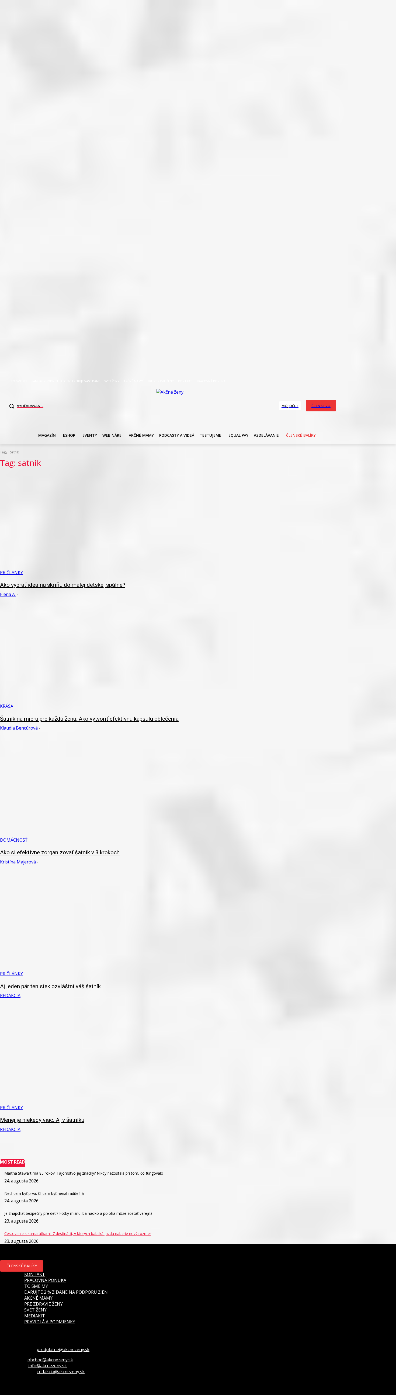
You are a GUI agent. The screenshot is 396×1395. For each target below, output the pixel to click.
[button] (24, 406)
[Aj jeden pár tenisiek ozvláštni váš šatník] (102, 926)
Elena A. (8, 594)
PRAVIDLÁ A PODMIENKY (49, 1322)
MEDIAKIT (34, 1316)
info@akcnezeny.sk (47, 1366)
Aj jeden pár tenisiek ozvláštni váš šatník (50, 986)
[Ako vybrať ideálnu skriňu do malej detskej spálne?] (102, 524)
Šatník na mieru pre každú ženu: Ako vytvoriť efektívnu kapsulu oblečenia (89, 719)
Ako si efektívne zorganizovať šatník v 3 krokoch (60, 852)
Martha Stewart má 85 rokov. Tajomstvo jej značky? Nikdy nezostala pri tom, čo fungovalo (83, 1173)
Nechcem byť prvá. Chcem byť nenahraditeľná (44, 1193)
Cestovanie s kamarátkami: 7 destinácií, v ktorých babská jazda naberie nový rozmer (77, 1233)
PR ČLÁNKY (11, 572)
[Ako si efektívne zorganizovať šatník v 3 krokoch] (102, 792)
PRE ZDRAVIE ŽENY (43, 1304)
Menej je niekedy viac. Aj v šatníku (42, 1120)
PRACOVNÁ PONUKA (45, 1280)
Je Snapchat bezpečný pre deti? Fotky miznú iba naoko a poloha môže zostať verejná (78, 1213)
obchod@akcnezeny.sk (50, 1360)
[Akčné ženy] (172, 405)
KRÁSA (6, 706)
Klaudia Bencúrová (19, 728)
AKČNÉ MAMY (38, 1298)
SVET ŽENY (35, 1310)
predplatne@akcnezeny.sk (63, 1349)
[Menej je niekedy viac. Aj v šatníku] (102, 1059)
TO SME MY (36, 1286)
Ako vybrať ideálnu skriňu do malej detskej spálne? (62, 585)
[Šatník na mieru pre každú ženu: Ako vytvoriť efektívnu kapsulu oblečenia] (102, 658)
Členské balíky (21, 1265)
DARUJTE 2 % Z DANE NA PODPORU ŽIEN (66, 1292)
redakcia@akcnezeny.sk (61, 1372)
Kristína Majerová (18, 862)
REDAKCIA (10, 995)
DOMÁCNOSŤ (13, 840)
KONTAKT (34, 1274)
